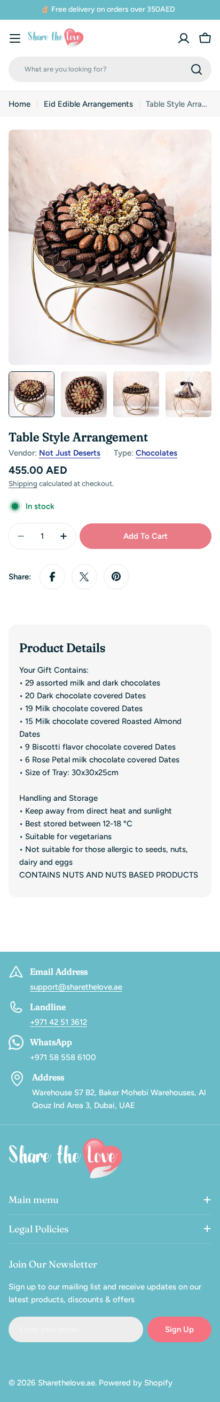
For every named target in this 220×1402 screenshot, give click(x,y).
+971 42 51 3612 (58, 1022)
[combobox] (110, 69)
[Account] (183, 38)
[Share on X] (84, 577)
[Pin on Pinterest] (116, 577)
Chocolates (156, 453)
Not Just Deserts (69, 453)
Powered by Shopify (135, 1383)
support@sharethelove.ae (76, 987)
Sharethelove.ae (66, 1383)
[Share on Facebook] (52, 577)
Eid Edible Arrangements (88, 104)
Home (19, 104)
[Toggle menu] (15, 38)
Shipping (23, 483)
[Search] (196, 69)
